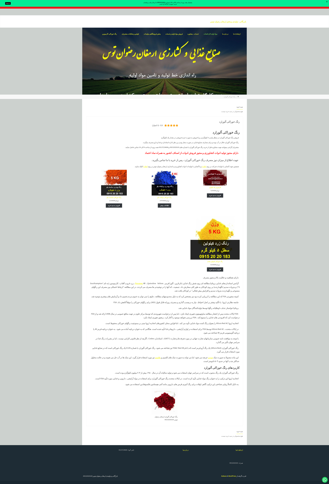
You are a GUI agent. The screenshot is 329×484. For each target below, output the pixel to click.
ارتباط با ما (239, 450)
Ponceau (139, 283)
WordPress (232, 476)
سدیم (210, 357)
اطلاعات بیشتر (164, 205)
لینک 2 (145, 166)
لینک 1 (204, 166)
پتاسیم (158, 357)
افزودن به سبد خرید (215, 195)
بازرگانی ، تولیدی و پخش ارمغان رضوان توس (228, 21)
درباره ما (185, 450)
